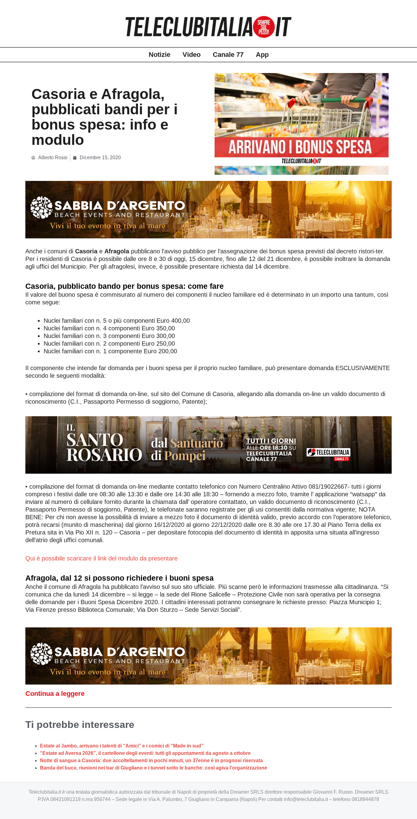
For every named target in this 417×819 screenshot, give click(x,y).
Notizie (159, 54)
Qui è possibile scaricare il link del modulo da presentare (101, 558)
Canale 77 (228, 54)
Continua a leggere (55, 693)
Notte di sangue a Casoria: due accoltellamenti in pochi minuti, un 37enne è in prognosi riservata (151, 760)
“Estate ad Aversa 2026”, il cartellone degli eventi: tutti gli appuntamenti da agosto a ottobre (145, 753)
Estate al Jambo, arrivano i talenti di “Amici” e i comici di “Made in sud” (122, 745)
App (262, 54)
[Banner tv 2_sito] (208, 444)
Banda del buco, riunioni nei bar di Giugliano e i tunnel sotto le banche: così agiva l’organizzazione (153, 767)
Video (192, 54)
